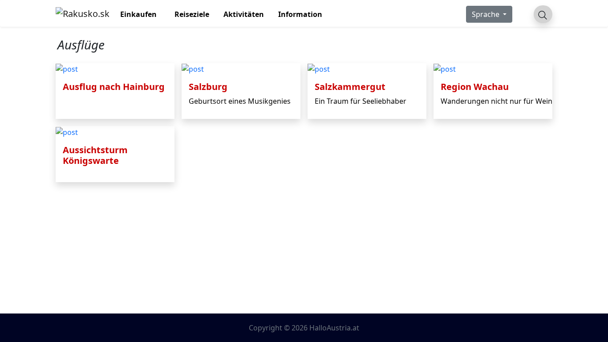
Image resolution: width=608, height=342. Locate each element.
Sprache (486, 14)
